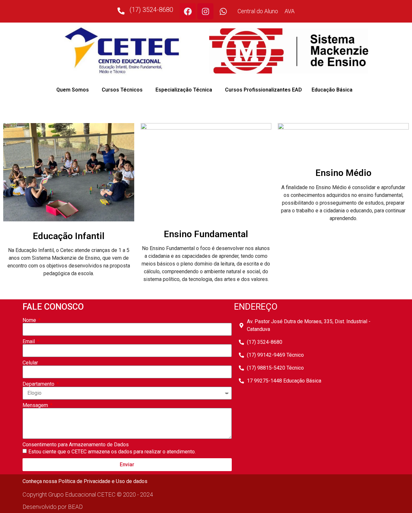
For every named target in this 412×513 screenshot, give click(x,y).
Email (29, 341)
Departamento (39, 384)
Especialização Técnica (183, 90)
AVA (290, 11)
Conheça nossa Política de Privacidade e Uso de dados (85, 481)
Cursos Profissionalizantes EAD (263, 90)
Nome (30, 320)
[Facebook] (188, 11)
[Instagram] (205, 11)
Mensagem (36, 405)
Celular (30, 362)
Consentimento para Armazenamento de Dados (76, 444)
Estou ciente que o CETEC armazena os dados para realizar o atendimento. (112, 452)
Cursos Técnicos (122, 90)
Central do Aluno (258, 11)
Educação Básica (332, 90)
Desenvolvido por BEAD (53, 506)
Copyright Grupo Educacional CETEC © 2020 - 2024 (88, 494)
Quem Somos (72, 90)
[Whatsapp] (223, 11)
